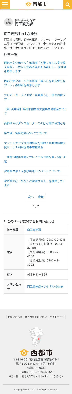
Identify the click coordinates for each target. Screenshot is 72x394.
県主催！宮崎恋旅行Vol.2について (25, 133)
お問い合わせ (15, 316)
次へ (31, 196)
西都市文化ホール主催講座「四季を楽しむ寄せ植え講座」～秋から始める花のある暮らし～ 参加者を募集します (35, 67)
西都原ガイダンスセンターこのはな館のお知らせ (35, 123)
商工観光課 (34, 229)
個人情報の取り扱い (36, 316)
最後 (41, 196)
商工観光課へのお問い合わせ (45, 286)
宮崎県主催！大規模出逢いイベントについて (32, 171)
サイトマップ (57, 316)
